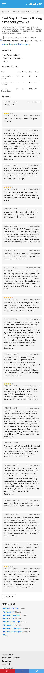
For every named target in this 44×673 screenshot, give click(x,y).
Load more (8, 596)
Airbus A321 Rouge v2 (16, 631)
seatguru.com (35, 102)
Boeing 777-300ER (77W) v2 (29, 11)
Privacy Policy (7, 654)
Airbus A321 (12, 625)
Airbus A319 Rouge (15, 615)
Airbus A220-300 (14, 608)
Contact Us (6, 661)
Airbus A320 (12, 618)
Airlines (4, 11)
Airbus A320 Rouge (15, 621)
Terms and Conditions (11, 658)
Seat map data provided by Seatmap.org (16, 44)
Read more (8, 159)
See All (4, 634)
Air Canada (13, 11)
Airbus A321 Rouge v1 (16, 628)
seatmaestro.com (34, 116)
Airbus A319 (12, 612)
